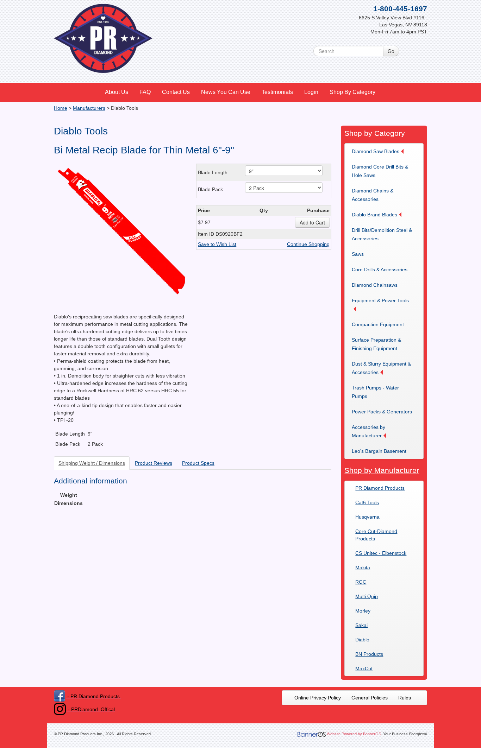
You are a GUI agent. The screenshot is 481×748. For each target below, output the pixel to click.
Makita (362, 567)
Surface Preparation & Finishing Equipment (376, 344)
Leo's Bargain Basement (379, 451)
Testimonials (277, 92)
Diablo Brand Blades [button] (374, 214)
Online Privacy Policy (317, 698)
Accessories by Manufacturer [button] (368, 431)
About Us (116, 92)
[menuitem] (117, 92)
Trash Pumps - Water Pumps (375, 392)
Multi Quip (366, 596)
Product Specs (198, 463)
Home (60, 108)
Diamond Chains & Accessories (372, 195)
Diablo (362, 639)
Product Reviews (153, 463)
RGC (360, 582)
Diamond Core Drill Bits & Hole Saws (380, 171)
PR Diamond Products (380, 488)
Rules (404, 698)
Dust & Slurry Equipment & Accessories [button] (381, 368)
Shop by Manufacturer (381, 470)
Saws (358, 254)
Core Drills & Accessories (379, 269)
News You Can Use (225, 92)
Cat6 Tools (367, 502)
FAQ (145, 92)
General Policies (369, 698)
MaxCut (364, 668)
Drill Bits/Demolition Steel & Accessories (382, 234)
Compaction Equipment (378, 324)
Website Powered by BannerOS (354, 734)
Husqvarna (367, 517)
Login (311, 92)
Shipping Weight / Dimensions (91, 463)
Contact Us (176, 92)
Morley (362, 611)
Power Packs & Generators (382, 411)
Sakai (361, 625)
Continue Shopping (308, 244)
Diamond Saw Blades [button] (375, 151)
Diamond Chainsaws (375, 285)
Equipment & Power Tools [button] (380, 300)
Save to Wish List (217, 244)
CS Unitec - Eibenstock (380, 553)
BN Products (369, 654)
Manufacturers (89, 108)
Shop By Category (352, 92)
